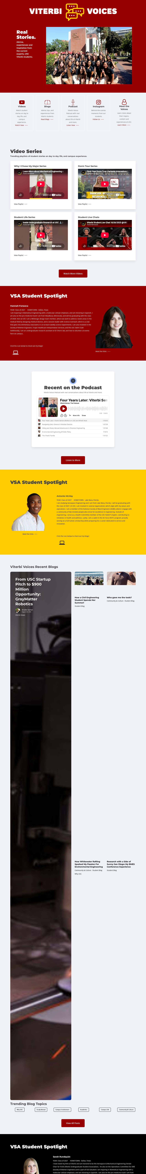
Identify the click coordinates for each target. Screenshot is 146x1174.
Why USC (78, 874)
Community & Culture (115, 601)
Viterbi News (20, 615)
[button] (21, 125)
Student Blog (80, 606)
